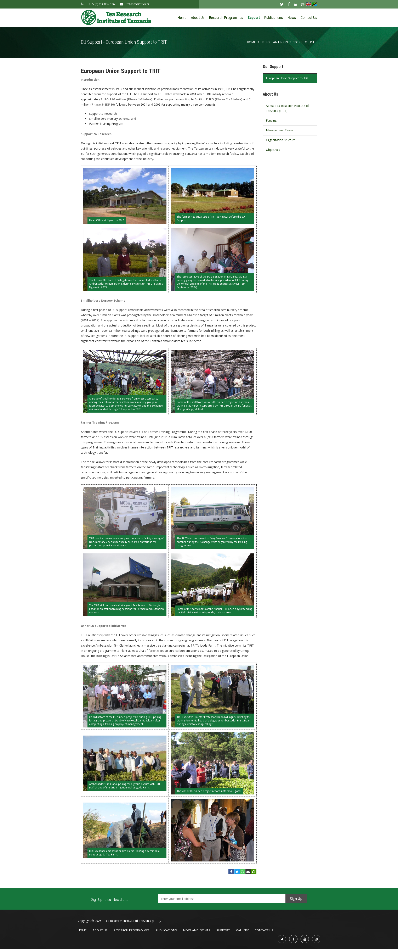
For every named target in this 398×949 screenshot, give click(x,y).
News (292, 17)
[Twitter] (237, 872)
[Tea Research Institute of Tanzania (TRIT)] (116, 17)
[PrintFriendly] (253, 872)
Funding (271, 120)
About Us (198, 17)
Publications (273, 17)
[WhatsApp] (242, 872)
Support (254, 17)
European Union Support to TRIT (288, 42)
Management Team (279, 130)
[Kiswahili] (314, 4)
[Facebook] (231, 872)
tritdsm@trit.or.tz (138, 4)
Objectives (273, 150)
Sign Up (296, 898)
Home (182, 17)
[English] (309, 4)
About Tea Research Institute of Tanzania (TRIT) (287, 108)
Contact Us (309, 17)
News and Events (196, 930)
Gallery (242, 930)
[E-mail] (248, 872)
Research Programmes (226, 17)
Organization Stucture (280, 140)
